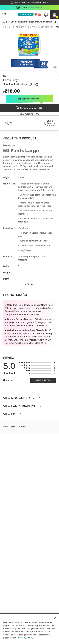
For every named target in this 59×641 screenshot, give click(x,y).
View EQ (9, 414)
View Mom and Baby (19, 398)
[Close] (55, 617)
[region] (29, 627)
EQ (5, 75)
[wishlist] (30, 84)
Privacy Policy (25, 638)
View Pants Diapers (19, 406)
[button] (54, 14)
